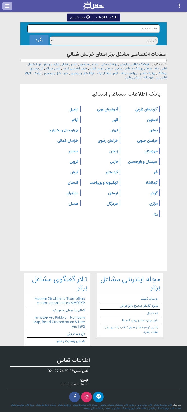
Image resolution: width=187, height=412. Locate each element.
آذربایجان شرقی (146, 109)
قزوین (74, 162)
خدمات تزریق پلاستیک (46, 405)
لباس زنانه (160, 68)
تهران (114, 130)
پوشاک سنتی (109, 64)
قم (156, 172)
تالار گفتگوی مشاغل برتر (59, 283)
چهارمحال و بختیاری (63, 130)
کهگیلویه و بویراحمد (104, 183)
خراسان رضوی (108, 141)
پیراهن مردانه (129, 73)
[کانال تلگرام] (98, 397)
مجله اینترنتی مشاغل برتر (130, 283)
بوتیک (37, 73)
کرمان (74, 172)
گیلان (154, 193)
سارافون (84, 64)
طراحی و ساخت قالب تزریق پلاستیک (138, 408)
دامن (74, 64)
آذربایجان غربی (107, 109)
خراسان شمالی (67, 141)
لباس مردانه (53, 68)
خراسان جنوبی (147, 141)
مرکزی (153, 203)
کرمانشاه (152, 183)
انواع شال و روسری (83, 73)
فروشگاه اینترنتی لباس (139, 77)
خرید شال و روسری (56, 73)
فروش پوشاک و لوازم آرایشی (133, 68)
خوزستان (151, 151)
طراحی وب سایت (112, 408)
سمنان (73, 151)
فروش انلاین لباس (101, 68)
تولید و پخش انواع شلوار (43, 64)
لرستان (113, 193)
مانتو (95, 64)
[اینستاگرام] (86, 397)
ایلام (75, 120)
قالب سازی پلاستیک (163, 405)
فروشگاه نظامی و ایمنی (134, 64)
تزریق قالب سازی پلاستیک (22, 405)
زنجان (113, 151)
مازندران (72, 193)
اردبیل (74, 109)
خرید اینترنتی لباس (75, 68)
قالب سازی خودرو (144, 405)
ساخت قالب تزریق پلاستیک (169, 408)
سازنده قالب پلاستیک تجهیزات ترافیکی (117, 405)
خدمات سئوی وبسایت (93, 408)
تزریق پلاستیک (64, 405)
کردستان (112, 172)
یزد (155, 214)
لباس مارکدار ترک (107, 73)
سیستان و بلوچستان (143, 162)
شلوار (65, 64)
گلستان (73, 183)
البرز (115, 120)
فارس (114, 162)
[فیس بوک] (74, 397)
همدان (73, 203)
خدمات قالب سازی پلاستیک (85, 405)
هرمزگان (112, 203)
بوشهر (153, 130)
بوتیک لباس (147, 73)
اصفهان (152, 120)
